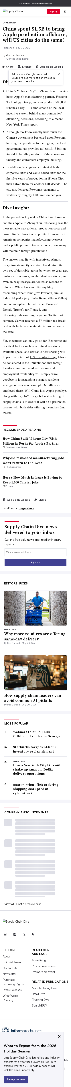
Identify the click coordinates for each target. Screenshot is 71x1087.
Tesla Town (38, 298)
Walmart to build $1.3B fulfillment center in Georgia (37, 734)
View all (9, 904)
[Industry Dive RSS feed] (33, 934)
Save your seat (16, 1079)
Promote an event (43, 972)
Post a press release (29, 904)
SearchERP (39, 1005)
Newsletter (9, 974)
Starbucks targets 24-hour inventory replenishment (34, 749)
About (7, 956)
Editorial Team (12, 962)
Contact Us (10, 968)
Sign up (54, 11)
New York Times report (22, 124)
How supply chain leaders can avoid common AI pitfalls (32, 698)
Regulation (26, 508)
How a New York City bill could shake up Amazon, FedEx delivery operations (37, 769)
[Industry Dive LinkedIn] (5, 934)
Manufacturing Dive (44, 988)
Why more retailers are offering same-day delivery (34, 636)
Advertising (39, 960)
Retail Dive (38, 994)
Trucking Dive (40, 999)
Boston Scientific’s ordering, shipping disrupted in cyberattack (36, 789)
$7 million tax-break (52, 320)
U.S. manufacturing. (43, 357)
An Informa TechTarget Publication (35, 3)
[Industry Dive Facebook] (15, 934)
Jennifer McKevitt (16, 55)
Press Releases (12, 990)
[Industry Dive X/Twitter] (24, 934)
